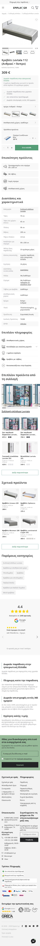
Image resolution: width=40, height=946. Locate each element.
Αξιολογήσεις (6, 797)
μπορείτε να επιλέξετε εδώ (25, 284)
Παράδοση (24, 782)
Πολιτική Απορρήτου (9, 929)
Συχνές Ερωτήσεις (26, 797)
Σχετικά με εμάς (7, 782)
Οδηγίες (23, 324)
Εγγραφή (20, 765)
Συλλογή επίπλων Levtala (16, 411)
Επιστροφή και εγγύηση (28, 794)
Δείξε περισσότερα (20, 473)
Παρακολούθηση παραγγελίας (26, 790)
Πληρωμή (23, 785)
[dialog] (20, 81)
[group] (20, 629)
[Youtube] (31, 926)
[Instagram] (27, 926)
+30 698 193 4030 (10, 838)
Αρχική (4, 13)
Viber (6, 859)
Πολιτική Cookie (7, 937)
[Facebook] (23, 926)
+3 (34, 538)
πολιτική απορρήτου (24, 759)
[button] (20, 2)
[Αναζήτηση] (33, 8)
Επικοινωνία (6, 800)
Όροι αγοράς (6, 933)
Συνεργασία (6, 789)
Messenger (8, 856)
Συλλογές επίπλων (14, 13)
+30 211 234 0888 (10, 840)
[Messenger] (34, 926)
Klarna (22, 800)
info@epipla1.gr (10, 853)
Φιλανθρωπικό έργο (9, 785)
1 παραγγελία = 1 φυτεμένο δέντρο (8, 793)
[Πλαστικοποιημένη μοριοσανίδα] (36, 309)
